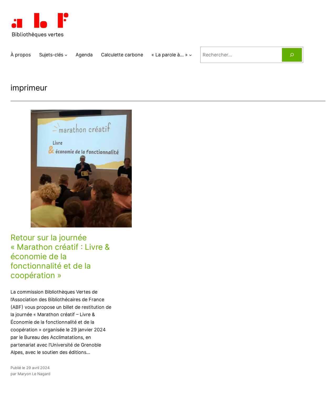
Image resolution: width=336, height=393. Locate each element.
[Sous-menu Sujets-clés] (66, 55)
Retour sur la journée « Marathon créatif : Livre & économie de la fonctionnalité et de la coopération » (60, 256)
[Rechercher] (292, 55)
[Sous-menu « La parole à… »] (190, 55)
